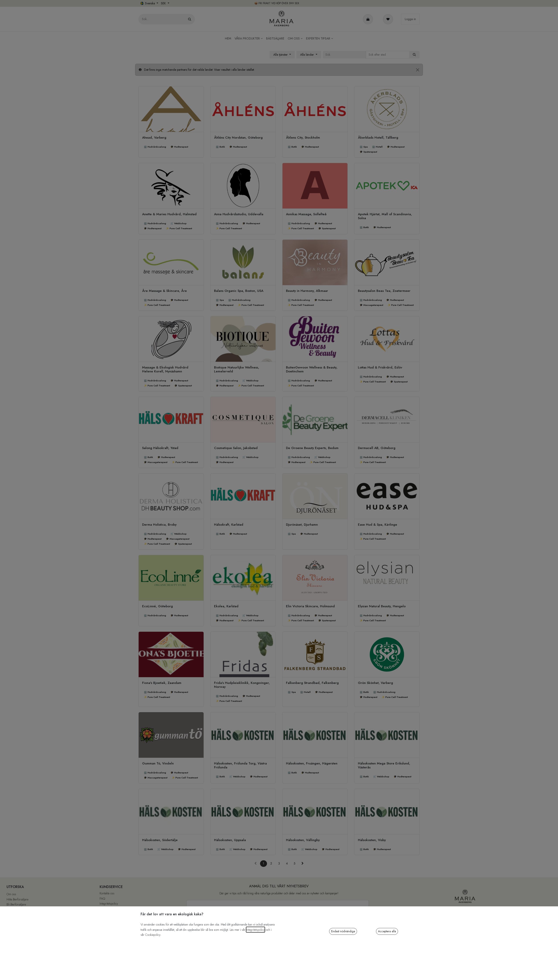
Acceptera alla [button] (387, 931)
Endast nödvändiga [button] (343, 931)
